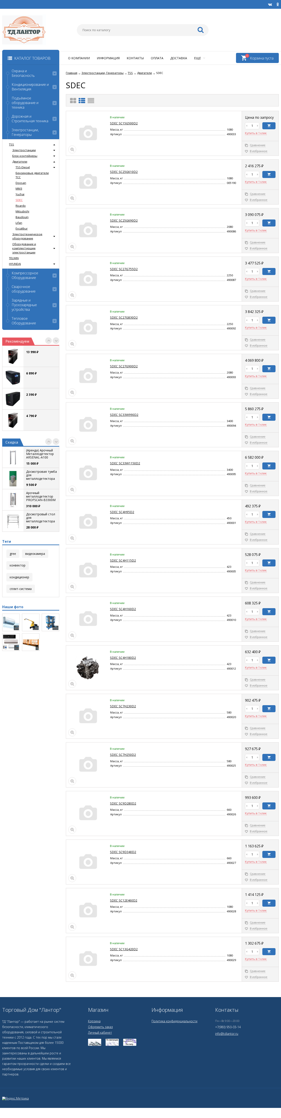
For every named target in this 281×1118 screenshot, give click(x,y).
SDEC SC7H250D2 (123, 755)
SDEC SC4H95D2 (122, 512)
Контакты (135, 58)
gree (13, 554)
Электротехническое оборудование (27, 236)
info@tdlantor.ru (226, 1034)
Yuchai (20, 194)
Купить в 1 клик (256, 133)
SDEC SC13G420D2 (124, 949)
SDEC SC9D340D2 (123, 852)
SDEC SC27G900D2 (124, 366)
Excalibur (22, 228)
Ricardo (21, 206)
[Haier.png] (11, 642)
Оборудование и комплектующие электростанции (24, 248)
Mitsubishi (22, 211)
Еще (198, 58)
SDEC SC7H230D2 (123, 706)
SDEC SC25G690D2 (124, 220)
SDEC (19, 200)
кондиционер (19, 577)
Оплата (157, 58)
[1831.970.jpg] (11, 622)
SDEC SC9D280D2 (123, 803)
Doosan (21, 183)
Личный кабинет (100, 1032)
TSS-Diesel (23, 167)
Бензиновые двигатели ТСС (32, 175)
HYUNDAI (15, 264)
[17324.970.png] (31, 622)
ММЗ (19, 189)
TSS (11, 144)
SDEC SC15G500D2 (124, 123)
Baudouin (22, 217)
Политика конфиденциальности (174, 1021)
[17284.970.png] (50, 622)
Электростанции (24, 150)
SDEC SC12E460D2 (123, 900)
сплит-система (21, 589)
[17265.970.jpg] (31, 642)
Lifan (19, 223)
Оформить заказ (100, 1027)
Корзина (94, 1021)
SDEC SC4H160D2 (123, 609)
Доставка (178, 58)
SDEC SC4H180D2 (123, 658)
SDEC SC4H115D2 (123, 560)
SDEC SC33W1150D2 (125, 463)
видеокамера (35, 554)
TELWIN (14, 258)
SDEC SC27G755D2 (124, 269)
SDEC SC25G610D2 (124, 172)
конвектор (17, 565)
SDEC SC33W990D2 (124, 415)
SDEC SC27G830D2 (124, 317)
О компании (79, 58)
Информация (108, 58)
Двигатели (19, 162)
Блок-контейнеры (24, 156)
